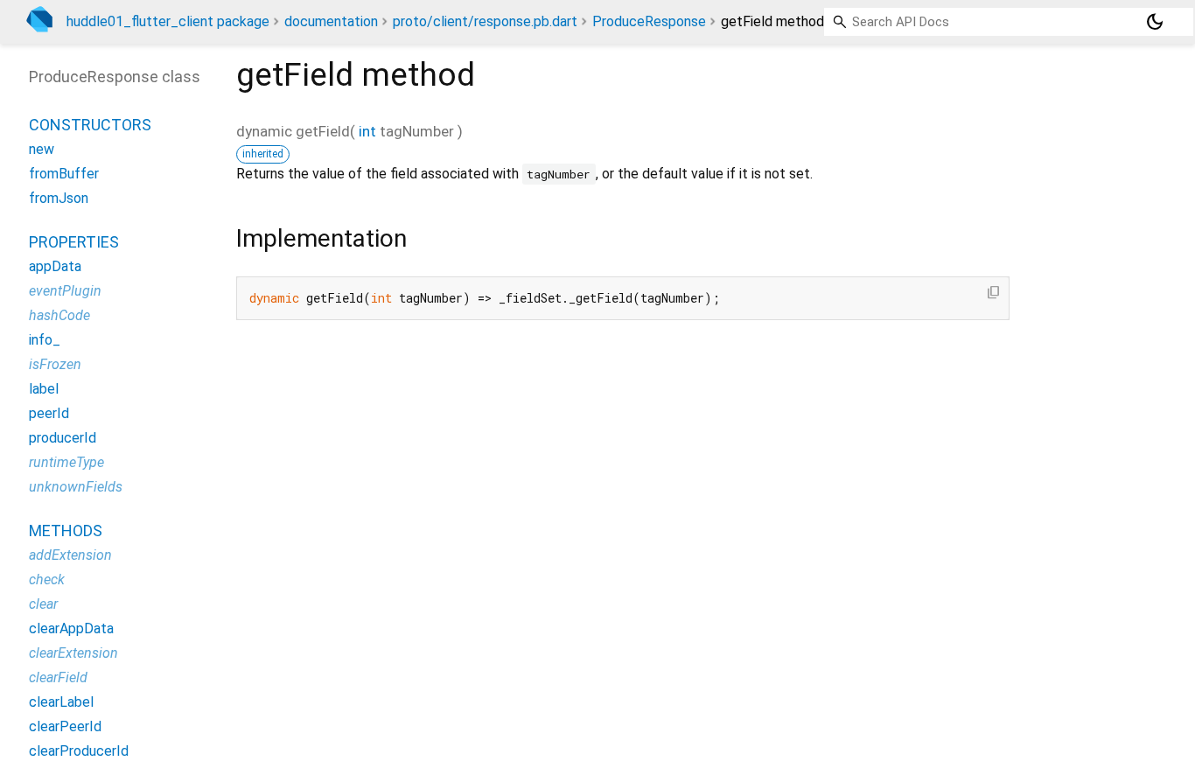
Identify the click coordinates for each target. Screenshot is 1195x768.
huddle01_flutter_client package (167, 21)
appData (55, 266)
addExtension (70, 555)
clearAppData (71, 628)
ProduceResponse (649, 21)
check (47, 579)
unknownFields (75, 486)
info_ (44, 340)
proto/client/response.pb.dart (485, 21)
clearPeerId (65, 726)
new (41, 149)
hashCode (59, 315)
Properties (74, 242)
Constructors (90, 124)
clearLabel (61, 702)
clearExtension (73, 653)
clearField (58, 677)
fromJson (58, 198)
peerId (49, 413)
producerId (62, 437)
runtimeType (66, 462)
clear (43, 604)
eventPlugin (65, 291)
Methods (65, 530)
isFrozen (55, 364)
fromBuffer (64, 173)
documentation (331, 21)
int (367, 131)
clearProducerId (79, 751)
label (44, 389)
